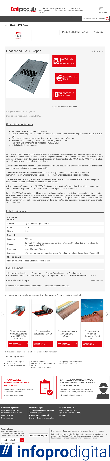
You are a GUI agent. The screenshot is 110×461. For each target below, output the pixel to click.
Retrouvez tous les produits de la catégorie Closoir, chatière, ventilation (31, 352)
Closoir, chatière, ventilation (65, 106)
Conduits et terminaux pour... (14, 362)
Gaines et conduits (38, 362)
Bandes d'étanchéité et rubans (70, 364)
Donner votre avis (96, 281)
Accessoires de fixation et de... (15, 365)
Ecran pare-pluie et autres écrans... (71, 362)
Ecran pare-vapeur (11, 364)
